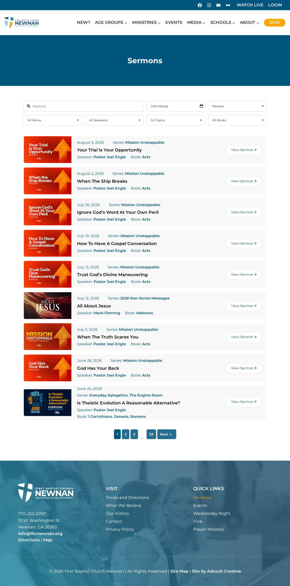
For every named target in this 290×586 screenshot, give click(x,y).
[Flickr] (228, 5)
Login (275, 4)
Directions (29, 539)
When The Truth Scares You (107, 337)
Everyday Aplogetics (108, 395)
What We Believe (123, 505)
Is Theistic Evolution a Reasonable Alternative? (128, 403)
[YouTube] (218, 5)
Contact (114, 521)
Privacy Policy (120, 529)
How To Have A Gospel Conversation (117, 243)
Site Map (179, 571)
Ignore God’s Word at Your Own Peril (118, 212)
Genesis (121, 417)
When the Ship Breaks (102, 181)
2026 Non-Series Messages (144, 298)
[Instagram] (209, 5)
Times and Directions (127, 497)
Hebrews (144, 313)
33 (151, 434)
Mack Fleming (107, 313)
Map (47, 539)
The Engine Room (146, 395)
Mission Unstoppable (144, 142)
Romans (138, 417)
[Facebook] (200, 5)
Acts (146, 157)
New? (83, 22)
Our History (117, 513)
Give (275, 22)
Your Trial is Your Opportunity (109, 150)
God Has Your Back (98, 368)
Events (173, 22)
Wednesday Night (211, 513)
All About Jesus (94, 306)
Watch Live (250, 4)
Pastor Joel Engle (110, 157)
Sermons (202, 497)
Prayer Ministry (208, 529)
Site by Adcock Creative (216, 571)
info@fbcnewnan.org (40, 533)
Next (164, 434)
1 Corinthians (100, 417)
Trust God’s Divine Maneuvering (112, 274)
